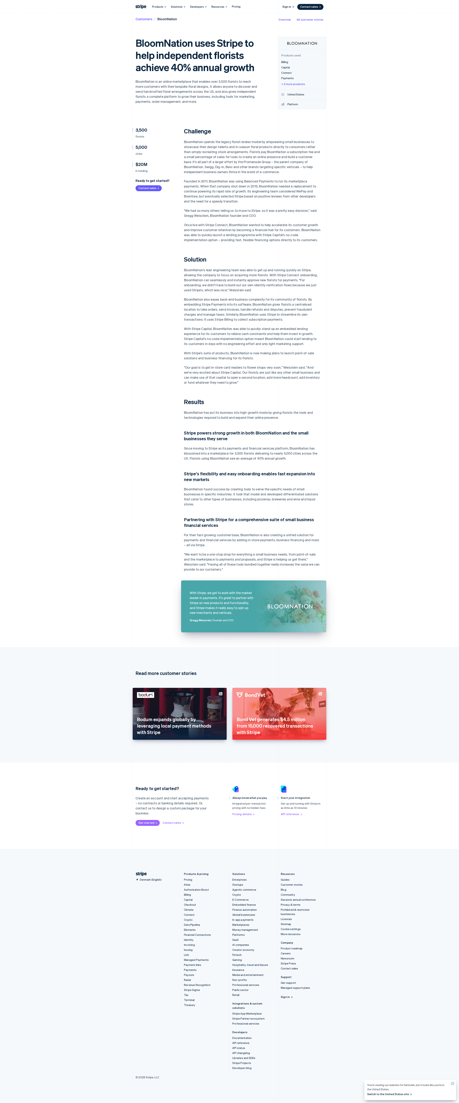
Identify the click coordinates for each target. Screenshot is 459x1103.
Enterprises (239, 879)
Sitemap (286, 924)
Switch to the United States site (388, 1094)
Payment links (192, 965)
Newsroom (287, 958)
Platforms (238, 935)
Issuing (188, 950)
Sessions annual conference (298, 899)
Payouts (189, 975)
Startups (237, 884)
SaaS (235, 940)
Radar (187, 980)
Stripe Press (288, 963)
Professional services (245, 985)
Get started (146, 822)
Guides (285, 879)
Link (186, 955)
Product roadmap (291, 948)
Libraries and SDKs (243, 1058)
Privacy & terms (291, 904)
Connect (189, 914)
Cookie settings (291, 929)
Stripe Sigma (192, 990)
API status (238, 1048)
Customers (144, 19)
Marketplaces (240, 924)
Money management (245, 929)
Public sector (240, 990)
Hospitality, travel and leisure (250, 965)
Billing (187, 894)
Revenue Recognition (197, 985)
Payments (190, 970)
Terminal (189, 1000)
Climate (188, 909)
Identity (189, 940)
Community (288, 894)
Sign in (286, 6)
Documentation (242, 1038)
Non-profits (239, 980)
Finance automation (244, 909)
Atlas (187, 884)
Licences (286, 919)
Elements (190, 929)
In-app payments (243, 919)
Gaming (237, 960)
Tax (186, 995)
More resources (291, 934)
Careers (286, 953)
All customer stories (310, 19)
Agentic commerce (244, 889)
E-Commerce (240, 899)
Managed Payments (196, 960)
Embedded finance (244, 904)
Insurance (238, 970)
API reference (290, 814)
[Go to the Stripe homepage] (140, 874)
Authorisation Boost (196, 889)
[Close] (452, 1084)
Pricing (236, 6)
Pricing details (242, 814)
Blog (283, 889)
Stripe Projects (241, 1063)
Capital (188, 899)
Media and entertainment (248, 975)
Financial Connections (197, 935)
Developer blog (242, 1068)
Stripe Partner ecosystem (248, 1018)
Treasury (189, 1005)
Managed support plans (295, 987)
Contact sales (309, 6)
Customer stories (292, 884)
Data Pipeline (192, 924)
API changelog (241, 1053)
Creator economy (243, 950)
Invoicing (189, 945)
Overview (284, 19)
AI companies (240, 945)
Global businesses (243, 914)
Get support (288, 982)
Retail (235, 995)
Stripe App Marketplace (247, 1013)
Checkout (190, 904)
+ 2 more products (293, 84)
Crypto (188, 919)
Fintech (237, 955)
